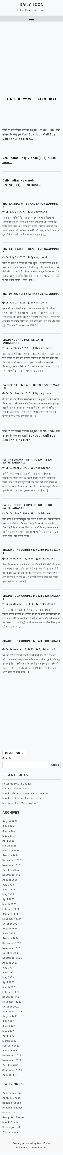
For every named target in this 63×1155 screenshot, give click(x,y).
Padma (23, 1147)
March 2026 (9, 845)
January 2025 (10, 914)
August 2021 (10, 1075)
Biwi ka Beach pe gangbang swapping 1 (30, 296)
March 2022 (9, 1040)
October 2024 (10, 923)
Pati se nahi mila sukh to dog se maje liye (31, 387)
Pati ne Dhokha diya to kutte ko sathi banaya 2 (27, 461)
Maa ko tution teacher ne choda (21, 798)
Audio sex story (11, 1093)
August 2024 (10, 928)
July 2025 (8, 884)
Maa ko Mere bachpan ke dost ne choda (26, 793)
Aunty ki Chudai (11, 1097)
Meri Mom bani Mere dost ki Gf (21, 803)
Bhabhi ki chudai (12, 1107)
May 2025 (8, 894)
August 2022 (10, 1016)
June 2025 (8, 889)
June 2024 (8, 933)
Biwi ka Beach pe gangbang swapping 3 (30, 205)
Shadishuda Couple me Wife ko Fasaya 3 (31, 552)
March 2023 (9, 987)
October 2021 (10, 1065)
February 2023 (11, 992)
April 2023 (8, 982)
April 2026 (8, 840)
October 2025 (10, 870)
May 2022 (8, 1031)
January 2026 (10, 855)
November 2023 (11, 948)
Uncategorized (11, 1127)
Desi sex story (11, 1112)
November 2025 (11, 865)
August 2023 (10, 962)
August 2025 (10, 879)
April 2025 (8, 899)
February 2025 (11, 909)
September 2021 (12, 1070)
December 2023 (11, 943)
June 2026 (8, 831)
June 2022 (8, 1026)
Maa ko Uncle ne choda (16, 788)
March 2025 (9, 904)
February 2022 (11, 1045)
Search (6, 758)
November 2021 (11, 1060)
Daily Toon (32, 4)
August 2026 (10, 821)
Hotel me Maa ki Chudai (16, 783)
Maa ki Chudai (10, 1122)
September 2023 (12, 957)
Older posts (14, 753)
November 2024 (11, 918)
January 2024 (10, 938)
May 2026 (8, 835)
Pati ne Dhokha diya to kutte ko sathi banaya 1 (27, 507)
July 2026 (8, 826)
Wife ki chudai (10, 1132)
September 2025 (12, 874)
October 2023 (10, 953)
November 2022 (11, 1001)
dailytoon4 (40, 211)
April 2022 (8, 1035)
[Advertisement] (31, 55)
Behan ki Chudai (12, 1102)
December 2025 (11, 860)
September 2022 (12, 1011)
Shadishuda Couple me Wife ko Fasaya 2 (31, 597)
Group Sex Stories (13, 1117)
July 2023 (8, 967)
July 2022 (8, 1021)
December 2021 (11, 1055)
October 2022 (10, 1006)
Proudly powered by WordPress (31, 1143)
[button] (31, 18)
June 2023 (8, 972)
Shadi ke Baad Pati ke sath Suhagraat (22, 341)
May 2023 (8, 977)
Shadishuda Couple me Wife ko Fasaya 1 (31, 643)
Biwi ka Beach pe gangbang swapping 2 (30, 251)
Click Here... (31, 185)
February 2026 (11, 850)
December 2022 (11, 996)
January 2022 (10, 1050)
